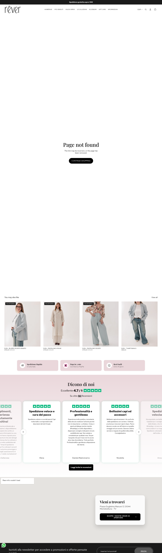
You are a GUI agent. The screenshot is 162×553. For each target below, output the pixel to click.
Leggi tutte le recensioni (81, 467)
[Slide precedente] (7, 324)
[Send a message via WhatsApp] (3, 545)
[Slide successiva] (37, 324)
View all (155, 297)
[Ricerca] (145, 9)
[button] (23, 432)
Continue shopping (81, 161)
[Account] (150, 9)
